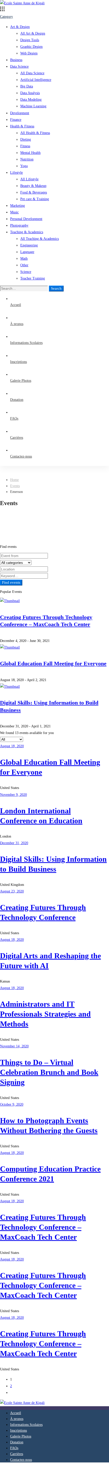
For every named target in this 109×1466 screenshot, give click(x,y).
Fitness (25, 146)
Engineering (29, 245)
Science (25, 272)
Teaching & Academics (26, 232)
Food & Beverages (33, 192)
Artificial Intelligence (35, 80)
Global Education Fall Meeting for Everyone (53, 663)
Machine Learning (33, 106)
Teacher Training (32, 278)
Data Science (19, 66)
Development (19, 113)
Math (24, 258)
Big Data (26, 86)
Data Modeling (31, 99)
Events (15, 486)
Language (27, 252)
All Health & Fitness (35, 133)
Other (24, 265)
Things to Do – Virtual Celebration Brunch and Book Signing (49, 1072)
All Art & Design (32, 33)
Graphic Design (31, 47)
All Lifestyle (29, 179)
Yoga (24, 166)
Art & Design (20, 27)
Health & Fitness (22, 126)
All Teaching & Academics (39, 239)
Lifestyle (16, 172)
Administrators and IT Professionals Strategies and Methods (45, 1014)
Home (14, 480)
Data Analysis (30, 93)
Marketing (17, 206)
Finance (15, 120)
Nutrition (26, 159)
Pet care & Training (34, 199)
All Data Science (32, 73)
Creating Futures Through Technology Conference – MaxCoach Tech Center (43, 1227)
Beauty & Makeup (33, 186)
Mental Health (30, 153)
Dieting (25, 139)
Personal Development (26, 219)
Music (14, 212)
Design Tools (29, 40)
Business (16, 60)
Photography (19, 225)
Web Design (29, 53)
